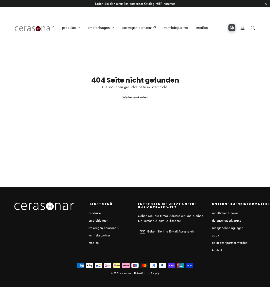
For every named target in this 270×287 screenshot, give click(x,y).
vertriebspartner (176, 27)
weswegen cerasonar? (139, 27)
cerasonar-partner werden (229, 242)
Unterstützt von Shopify (146, 273)
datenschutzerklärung (227, 220)
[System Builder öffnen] (231, 27)
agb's (215, 235)
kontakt (217, 250)
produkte (69, 27)
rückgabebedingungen (227, 228)
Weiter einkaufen (135, 97)
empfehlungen (99, 27)
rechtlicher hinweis (225, 213)
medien (202, 27)
